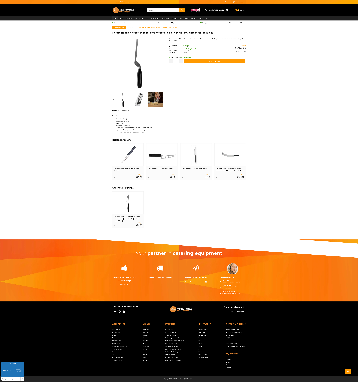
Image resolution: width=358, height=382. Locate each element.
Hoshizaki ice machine (171, 357)
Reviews (125, 110)
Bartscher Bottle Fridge (172, 352)
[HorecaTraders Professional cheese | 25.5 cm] (128, 155)
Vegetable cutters (117, 360)
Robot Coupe (146, 332)
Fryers (114, 335)
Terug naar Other (119, 27)
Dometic (145, 340)
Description (115, 110)
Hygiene (174, 18)
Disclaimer (201, 352)
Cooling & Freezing (153, 18)
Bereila (145, 354)
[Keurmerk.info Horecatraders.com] (195, 10)
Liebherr (145, 349)
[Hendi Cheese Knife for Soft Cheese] (162, 155)
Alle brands (146, 329)
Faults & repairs (202, 335)
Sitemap (193, 378)
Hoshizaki (146, 338)
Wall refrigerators (117, 349)
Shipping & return (203, 332)
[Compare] (219, 2)
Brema (145, 360)
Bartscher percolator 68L (172, 338)
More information (124, 284)
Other (201, 18)
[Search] (182, 10)
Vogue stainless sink (171, 343)
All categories (116, 329)
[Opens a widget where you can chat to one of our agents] (13, 371)
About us (201, 343)
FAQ (199, 340)
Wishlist (228, 367)
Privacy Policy (202, 354)
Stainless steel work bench (120, 346)
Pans (113, 338)
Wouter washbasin (170, 335)
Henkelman (146, 346)
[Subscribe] (205, 282)
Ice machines (116, 343)
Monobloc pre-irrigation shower (174, 340)
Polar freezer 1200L (171, 332)
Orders (228, 362)
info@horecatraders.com (233, 338)
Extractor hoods (116, 340)
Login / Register (238, 2)
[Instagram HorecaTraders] (120, 311)
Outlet (208, 18)
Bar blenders (116, 332)
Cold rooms (115, 352)
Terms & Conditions (203, 357)
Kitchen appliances (126, 18)
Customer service (203, 329)
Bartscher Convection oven (173, 349)
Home (115, 18)
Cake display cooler (118, 357)
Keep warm (165, 18)
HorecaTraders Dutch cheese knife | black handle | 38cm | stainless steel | (228, 170)
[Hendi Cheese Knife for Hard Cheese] (196, 155)
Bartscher (146, 335)
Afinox (145, 352)
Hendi (144, 343)
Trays (113, 354)
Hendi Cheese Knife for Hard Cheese (194, 169)
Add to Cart (216, 61)
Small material (139, 18)
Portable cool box (170, 354)
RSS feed (187, 378)
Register (228, 359)
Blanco (145, 357)
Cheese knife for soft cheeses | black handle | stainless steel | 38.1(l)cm (157, 27)
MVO (199, 349)
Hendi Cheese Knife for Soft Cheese (160, 169)
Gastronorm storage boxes (173, 360)
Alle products (169, 329)
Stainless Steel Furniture (188, 18)
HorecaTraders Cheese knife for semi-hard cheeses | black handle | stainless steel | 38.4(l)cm (127, 219)
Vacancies (201, 346)
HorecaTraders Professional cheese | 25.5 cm (126, 170)
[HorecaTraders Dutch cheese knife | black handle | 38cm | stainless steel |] (230, 155)
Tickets (228, 365)
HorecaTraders (187, 47)
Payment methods (203, 338)
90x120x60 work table (171, 346)
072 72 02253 (230, 335)
